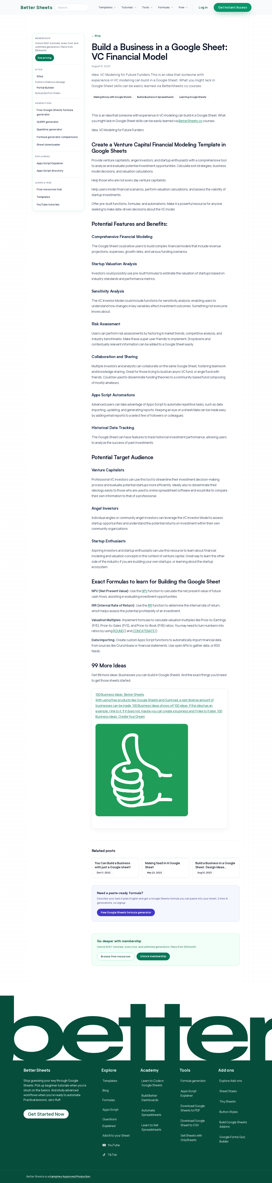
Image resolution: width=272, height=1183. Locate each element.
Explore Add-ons (230, 1081)
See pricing (44, 57)
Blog (106, 1090)
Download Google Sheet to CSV (193, 1123)
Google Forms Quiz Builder (232, 1139)
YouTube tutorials (48, 204)
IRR (150, 605)
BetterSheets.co (190, 121)
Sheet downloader (48, 144)
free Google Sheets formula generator (126, 912)
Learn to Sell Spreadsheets (151, 1127)
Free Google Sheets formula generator (55, 112)
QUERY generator (48, 122)
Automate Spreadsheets (151, 1112)
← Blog (96, 35)
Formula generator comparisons (57, 137)
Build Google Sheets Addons (233, 1124)
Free (182, 7)
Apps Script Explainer (50, 163)
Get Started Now (46, 1114)
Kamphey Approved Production (70, 1176)
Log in (203, 7)
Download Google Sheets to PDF (193, 1108)
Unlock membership (153, 956)
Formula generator (193, 1081)
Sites (40, 76)
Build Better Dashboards (150, 1097)
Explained (109, 1126)
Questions (110, 1119)
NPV (144, 591)
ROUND (118, 631)
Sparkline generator (49, 129)
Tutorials (127, 7)
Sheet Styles (228, 1091)
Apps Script (110, 1110)
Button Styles (228, 1112)
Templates (105, 7)
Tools (145, 7)
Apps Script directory (50, 170)
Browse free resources (115, 956)
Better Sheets (36, 7)
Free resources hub (49, 189)
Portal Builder (45, 87)
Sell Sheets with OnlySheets (191, 1137)
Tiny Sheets (227, 1101)
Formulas (164, 7)
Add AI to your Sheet (116, 1135)
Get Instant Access (232, 7)
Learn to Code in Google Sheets (153, 1083)
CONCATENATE (144, 631)
